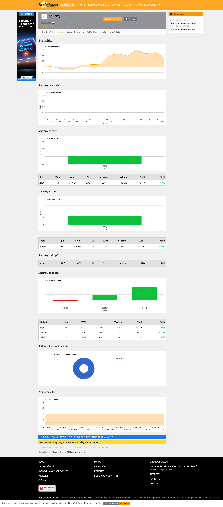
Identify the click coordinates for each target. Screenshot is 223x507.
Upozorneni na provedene (183, 23)
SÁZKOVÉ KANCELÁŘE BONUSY (53, 471)
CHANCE (154, 483)
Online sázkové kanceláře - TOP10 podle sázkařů (173, 466)
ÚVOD (41, 461)
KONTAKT (99, 471)
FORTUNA (154, 478)
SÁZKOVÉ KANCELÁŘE (98, 4)
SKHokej (70, 452)
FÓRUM (138, 4)
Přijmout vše (124, 503)
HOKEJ (42, 246)
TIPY (81, 4)
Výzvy (69, 32)
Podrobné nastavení (111, 503)
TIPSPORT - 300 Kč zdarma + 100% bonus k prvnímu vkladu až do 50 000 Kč (76, 436)
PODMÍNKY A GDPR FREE (106, 475)
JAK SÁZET (116, 4)
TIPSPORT (154, 474)
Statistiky (60, 32)
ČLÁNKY (128, 4)
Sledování (113, 32)
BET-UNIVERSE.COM (48, 497)
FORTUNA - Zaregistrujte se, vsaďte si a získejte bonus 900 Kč (70, 442)
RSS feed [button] (131, 19)
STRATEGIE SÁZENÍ (159, 461)
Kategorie (99, 32)
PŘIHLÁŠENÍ (68, 5)
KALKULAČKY (150, 4)
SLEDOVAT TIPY (114, 19)
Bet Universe (44, 452)
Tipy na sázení (82, 32)
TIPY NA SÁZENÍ (46, 466)
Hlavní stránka (48, 32)
